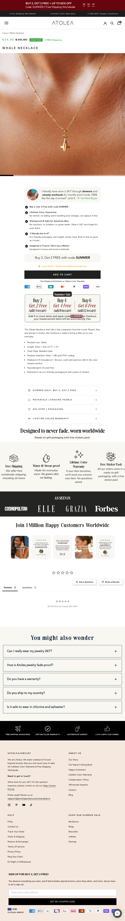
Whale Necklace (17, 33)
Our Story (73, 759)
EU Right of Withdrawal (19, 861)
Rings (71, 826)
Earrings (73, 841)
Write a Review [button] (112, 582)
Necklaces (74, 821)
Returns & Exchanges (18, 841)
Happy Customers (77, 769)
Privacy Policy (14, 851)
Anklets (72, 836)
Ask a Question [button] (86, 582)
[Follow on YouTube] (23, 804)
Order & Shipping (16, 836)
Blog (71, 795)
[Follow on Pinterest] (16, 804)
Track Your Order (16, 831)
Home (5, 33)
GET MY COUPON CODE (62, 901)
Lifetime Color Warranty (80, 774)
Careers (72, 789)
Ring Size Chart (15, 856)
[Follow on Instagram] (9, 804)
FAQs (10, 821)
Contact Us (13, 826)
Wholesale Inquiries (78, 784)
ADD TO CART (62, 274)
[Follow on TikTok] (31, 804)
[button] (62, 651)
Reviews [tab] (8, 587)
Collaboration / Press (79, 779)
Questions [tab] (27, 587)
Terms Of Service (16, 846)
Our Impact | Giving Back (80, 764)
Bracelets (73, 831)
